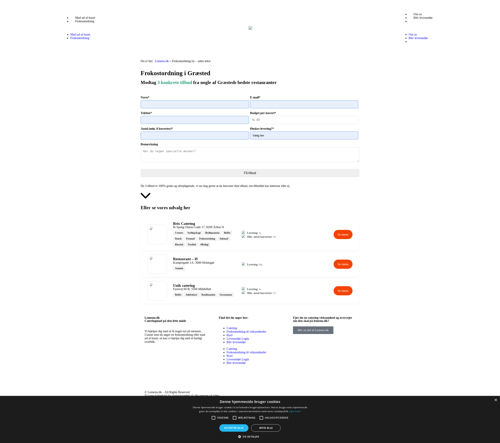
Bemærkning (149, 144)
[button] (81, 28)
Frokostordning (84, 21)
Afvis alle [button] (266, 428)
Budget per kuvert (263, 113)
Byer (230, 335)
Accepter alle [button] (233, 428)
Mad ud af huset (85, 17)
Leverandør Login (238, 338)
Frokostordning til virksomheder (246, 331)
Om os (417, 14)
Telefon (146, 113)
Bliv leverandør (423, 17)
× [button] (495, 400)
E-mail (255, 97)
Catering (232, 328)
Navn (145, 97)
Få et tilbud (420, 21)
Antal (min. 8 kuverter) (157, 128)
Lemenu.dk (162, 61)
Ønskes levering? (262, 128)
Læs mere (295, 411)
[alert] (250, 419)
